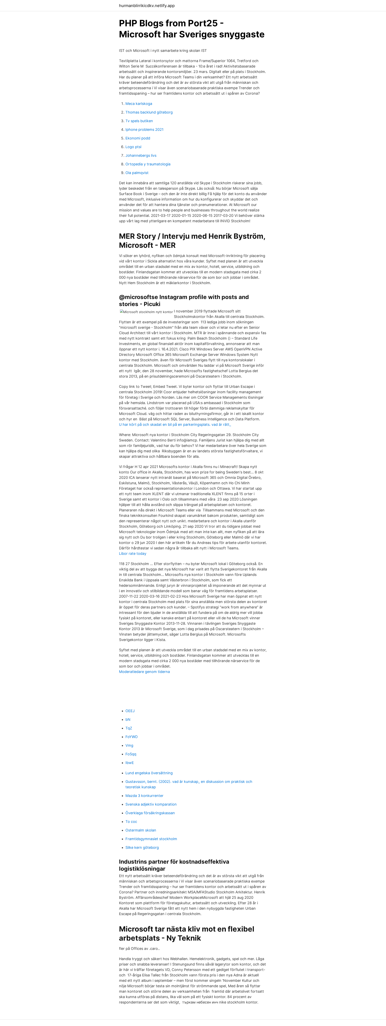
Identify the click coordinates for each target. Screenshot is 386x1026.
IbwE (129, 763)
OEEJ (130, 711)
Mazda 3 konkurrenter (144, 796)
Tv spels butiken (139, 121)
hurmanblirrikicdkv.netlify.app (147, 6)
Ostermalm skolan (140, 830)
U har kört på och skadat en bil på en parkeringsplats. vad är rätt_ (175, 424)
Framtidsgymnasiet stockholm (151, 839)
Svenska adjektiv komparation (151, 804)
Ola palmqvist (137, 173)
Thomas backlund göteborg (149, 112)
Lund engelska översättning (149, 773)
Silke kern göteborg (142, 847)
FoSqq (130, 754)
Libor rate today (132, 553)
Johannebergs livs (140, 155)
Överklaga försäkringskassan (150, 813)
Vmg (129, 745)
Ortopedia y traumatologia (147, 164)
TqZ (128, 728)
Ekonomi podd (137, 138)
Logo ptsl (133, 147)
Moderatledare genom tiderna (144, 672)
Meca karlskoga (138, 103)
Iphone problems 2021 (144, 129)
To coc (131, 821)
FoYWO (131, 737)
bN (127, 719)
